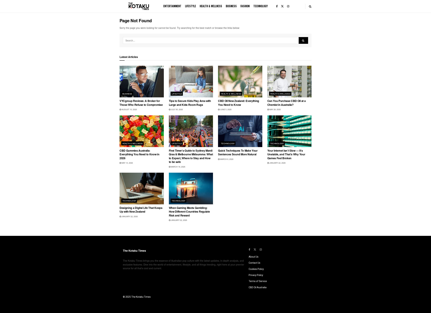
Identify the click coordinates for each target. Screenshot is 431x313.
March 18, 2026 (177, 166)
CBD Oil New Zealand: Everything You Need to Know (238, 102)
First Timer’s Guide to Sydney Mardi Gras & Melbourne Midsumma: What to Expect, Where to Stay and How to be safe (191, 156)
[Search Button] (310, 6)
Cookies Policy (256, 269)
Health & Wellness (211, 6)
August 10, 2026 (129, 109)
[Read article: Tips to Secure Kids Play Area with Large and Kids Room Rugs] (191, 81)
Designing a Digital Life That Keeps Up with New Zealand (141, 209)
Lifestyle (190, 6)
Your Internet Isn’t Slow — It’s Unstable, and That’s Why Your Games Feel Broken (286, 154)
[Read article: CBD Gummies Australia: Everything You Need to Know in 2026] (142, 131)
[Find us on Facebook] (277, 6)
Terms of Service (258, 281)
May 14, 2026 (127, 162)
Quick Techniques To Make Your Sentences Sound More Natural (238, 152)
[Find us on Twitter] (282, 6)
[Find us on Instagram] (288, 6)
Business (231, 6)
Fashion (245, 6)
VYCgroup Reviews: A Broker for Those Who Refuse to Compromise (141, 102)
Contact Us (254, 262)
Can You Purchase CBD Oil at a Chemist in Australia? (286, 102)
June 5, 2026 (225, 109)
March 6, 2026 (226, 159)
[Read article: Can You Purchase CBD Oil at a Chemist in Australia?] (289, 81)
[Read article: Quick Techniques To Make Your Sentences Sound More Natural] (240, 131)
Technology (260, 6)
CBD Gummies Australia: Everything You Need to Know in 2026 (139, 154)
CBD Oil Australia (258, 287)
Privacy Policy (256, 275)
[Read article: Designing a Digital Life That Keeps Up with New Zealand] (142, 188)
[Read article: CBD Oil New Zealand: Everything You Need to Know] (240, 81)
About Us (253, 256)
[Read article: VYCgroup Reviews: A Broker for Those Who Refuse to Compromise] (142, 81)
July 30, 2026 (176, 109)
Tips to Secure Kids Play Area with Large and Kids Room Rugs (190, 102)
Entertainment (172, 6)
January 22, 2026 (277, 162)
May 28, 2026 (275, 109)
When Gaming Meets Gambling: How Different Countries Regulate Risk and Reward (189, 211)
